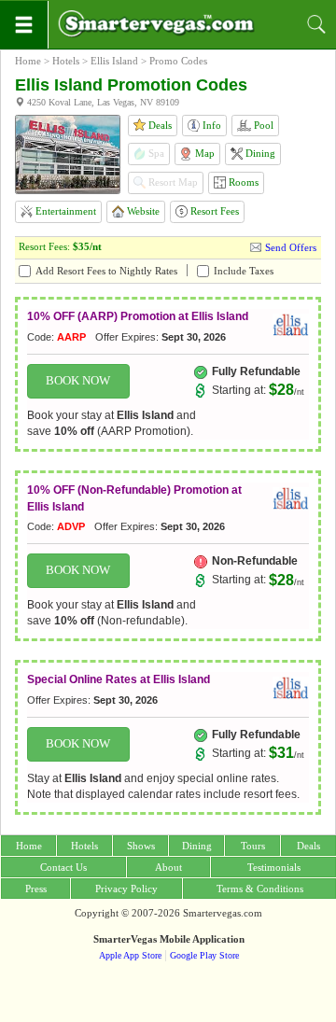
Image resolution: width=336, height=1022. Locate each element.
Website (142, 211)
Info (210, 125)
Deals (159, 125)
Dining (259, 153)
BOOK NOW (78, 380)
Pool (262, 125)
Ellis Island (114, 60)
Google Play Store (204, 955)
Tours (253, 845)
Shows (141, 845)
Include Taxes (243, 270)
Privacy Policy (126, 888)
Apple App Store (130, 955)
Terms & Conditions (260, 888)
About (168, 867)
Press (36, 888)
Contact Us (63, 867)
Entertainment (64, 211)
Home (28, 60)
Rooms (242, 182)
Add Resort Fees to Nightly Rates (106, 270)
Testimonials (274, 867)
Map (203, 153)
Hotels (65, 60)
